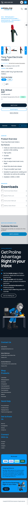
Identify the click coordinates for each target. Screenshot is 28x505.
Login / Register (21, 2)
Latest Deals (3, 377)
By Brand (3, 394)
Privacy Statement (5, 405)
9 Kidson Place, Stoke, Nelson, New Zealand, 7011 (8, 355)
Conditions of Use (4, 407)
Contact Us (3, 430)
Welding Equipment (5, 379)
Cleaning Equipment (5, 386)
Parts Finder (3, 396)
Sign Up (6, 489)
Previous (2, 50)
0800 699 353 (8, 2)
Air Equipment (4, 384)
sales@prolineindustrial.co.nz (7, 349)
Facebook (3, 441)
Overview (4, 125)
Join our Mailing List (8, 295)
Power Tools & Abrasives (6, 392)
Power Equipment (4, 390)
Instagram (3, 445)
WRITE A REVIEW (14, 234)
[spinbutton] (3, 84)
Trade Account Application (6, 412)
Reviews (13, 125)
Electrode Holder (6, 77)
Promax (3, 68)
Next (26, 50)
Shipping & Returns (10, 476)
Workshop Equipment (5, 388)
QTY (7, 84)
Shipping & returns (5, 409)
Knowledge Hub (4, 425)
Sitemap (3, 427)
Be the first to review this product (17, 63)
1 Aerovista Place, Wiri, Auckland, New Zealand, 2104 (8, 364)
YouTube (3, 443)
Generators (3, 381)
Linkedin (3, 448)
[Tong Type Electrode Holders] (14, 33)
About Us (3, 423)
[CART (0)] (25, 2)
